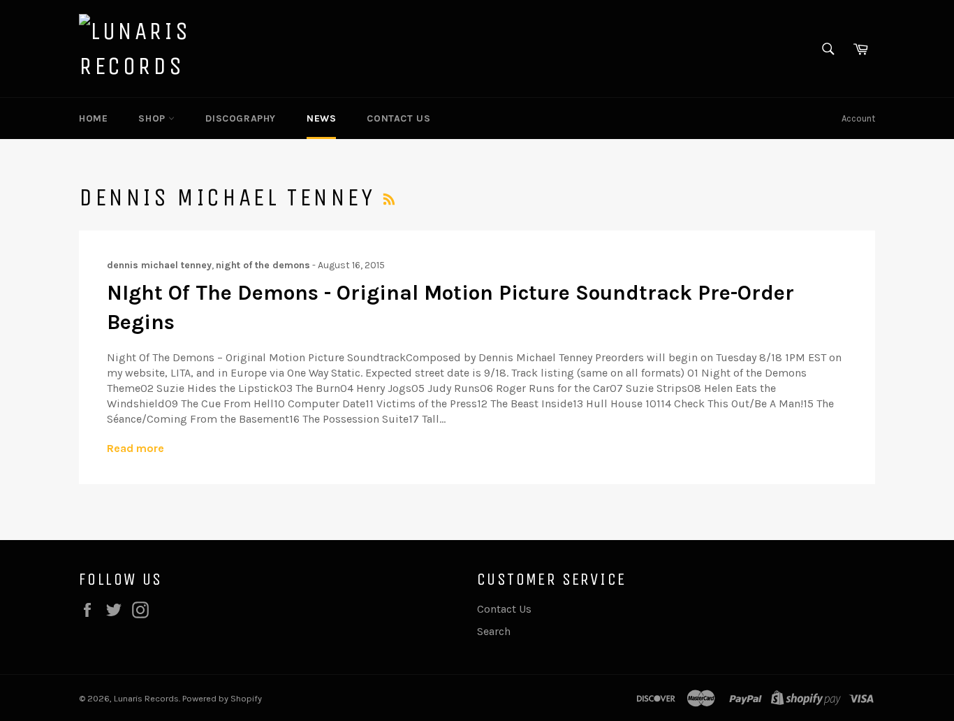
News (321, 118)
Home (93, 118)
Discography (240, 118)
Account (858, 118)
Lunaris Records (146, 698)
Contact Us (398, 118)
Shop (153, 118)
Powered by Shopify (222, 698)
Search (494, 631)
